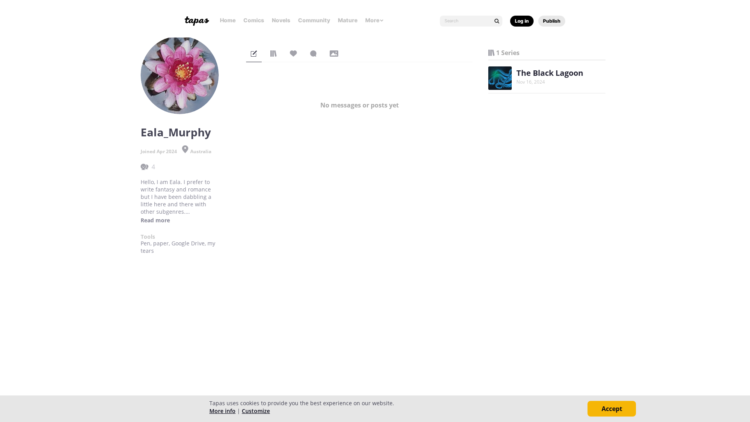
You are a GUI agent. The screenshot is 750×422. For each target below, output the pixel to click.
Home (228, 20)
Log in (522, 21)
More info (222, 411)
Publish (552, 21)
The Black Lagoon (549, 73)
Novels (281, 20)
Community (314, 20)
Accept (612, 408)
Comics (253, 20)
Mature (347, 20)
